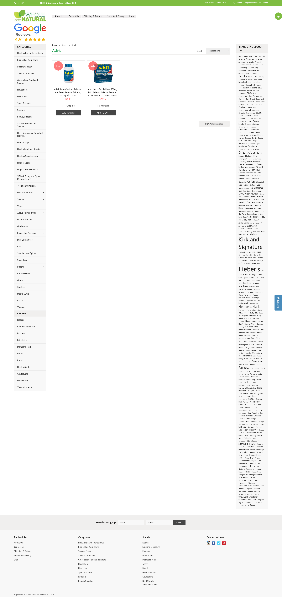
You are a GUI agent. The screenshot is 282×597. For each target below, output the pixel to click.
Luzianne (256, 283)
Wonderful (252, 499)
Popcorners (251, 382)
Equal (249, 161)
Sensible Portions (245, 424)
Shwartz (251, 427)
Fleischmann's (244, 170)
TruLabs (252, 477)
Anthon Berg (253, 67)
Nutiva (241, 350)
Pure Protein (243, 393)
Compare (71, 105)
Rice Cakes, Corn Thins (27, 60)
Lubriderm (256, 280)
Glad (240, 185)
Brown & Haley (254, 102)
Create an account (260, 3)
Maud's (255, 295)
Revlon (245, 402)
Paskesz (21, 333)
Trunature (242, 480)
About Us (59, 16)
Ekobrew (248, 156)
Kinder (246, 234)
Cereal (20, 280)
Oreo (246, 358)
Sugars (20, 266)
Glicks (246, 185)
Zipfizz (241, 505)
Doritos (247, 149)
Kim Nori (257, 231)
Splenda (247, 438)
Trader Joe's (256, 472)
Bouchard (260, 99)
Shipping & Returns (93, 16)
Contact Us (74, 16)
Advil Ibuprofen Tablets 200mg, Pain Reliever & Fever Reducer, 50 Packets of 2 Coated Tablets (103, 92)
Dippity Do (243, 146)
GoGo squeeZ (244, 188)
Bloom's (253, 88)
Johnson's (243, 226)
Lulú (240, 283)
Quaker (260, 393)
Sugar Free (22, 260)
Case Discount (24, 273)
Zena (255, 502)
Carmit (248, 110)
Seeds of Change (257, 421)
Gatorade (255, 178)
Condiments (22, 226)
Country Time (254, 129)
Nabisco (242, 318)
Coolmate (243, 129)
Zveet (252, 505)
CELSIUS (259, 113)
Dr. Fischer (255, 149)
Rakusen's (243, 399)
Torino (241, 472)
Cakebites (250, 104)
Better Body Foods (253, 85)
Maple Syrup (23, 293)
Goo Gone (247, 191)
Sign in (248, 3)
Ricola (241, 404)
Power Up (254, 385)
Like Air (248, 275)
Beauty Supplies (24, 116)
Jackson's (255, 220)
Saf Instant (255, 407)
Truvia (250, 480)
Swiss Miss (243, 452)
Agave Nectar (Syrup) (27, 212)
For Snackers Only (253, 173)
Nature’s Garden (245, 335)
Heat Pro (259, 203)
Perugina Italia (256, 374)
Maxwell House (245, 297)
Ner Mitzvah (22, 380)
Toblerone (250, 469)
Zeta (260, 502)
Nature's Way (244, 332)
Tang (246, 455)
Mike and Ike (251, 310)
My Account (237, 3)
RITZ (246, 405)
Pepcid (247, 371)
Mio (246, 313)
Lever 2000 (256, 263)
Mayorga (255, 297)
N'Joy (259, 315)
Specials (21, 110)
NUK (253, 347)
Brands (64, 45)
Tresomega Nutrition (254, 474)
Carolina (255, 110)
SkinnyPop (253, 430)
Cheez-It (257, 118)
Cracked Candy (254, 132)
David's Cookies (245, 138)
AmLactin (258, 62)
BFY (240, 88)
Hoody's (257, 211)
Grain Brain (256, 191)
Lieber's (20, 319)
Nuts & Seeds (23, 162)
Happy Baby (244, 199)
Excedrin (256, 161)
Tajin (240, 455)
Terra (247, 458)
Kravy (256, 255)
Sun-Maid (250, 447)
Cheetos (249, 118)
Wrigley (261, 500)
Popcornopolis (244, 385)
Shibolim (242, 427)
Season (260, 419)
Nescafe (252, 341)
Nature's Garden (245, 329)
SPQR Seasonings (254, 441)
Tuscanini (242, 483)
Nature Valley (250, 324)
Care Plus (258, 104)
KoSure (249, 255)
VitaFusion (243, 485)
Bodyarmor (243, 96)
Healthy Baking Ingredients (30, 53)
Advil (260, 59)
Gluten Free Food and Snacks (27, 81)
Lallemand (243, 260)
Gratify (241, 194)
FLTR (253, 170)
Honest (250, 211)
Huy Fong (242, 214)
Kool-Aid (242, 255)
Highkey (257, 208)
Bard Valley (259, 76)
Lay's (240, 263)
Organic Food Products (27, 169)
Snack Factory (250, 435)
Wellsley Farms (253, 494)
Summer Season (24, 66)
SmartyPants (251, 432)
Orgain (252, 358)
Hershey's (249, 208)
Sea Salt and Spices (26, 253)
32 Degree (253, 56)
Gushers (246, 197)
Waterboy (242, 491)
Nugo (248, 347)
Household (22, 89)
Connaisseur (251, 127)
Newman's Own (255, 345)
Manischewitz (254, 286)
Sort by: (200, 51)
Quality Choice (244, 396)
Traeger (242, 474)
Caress (249, 107)
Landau (252, 260)
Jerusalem (255, 223)
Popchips (242, 382)
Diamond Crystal (254, 143)
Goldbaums (22, 373)
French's (242, 175)
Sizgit (246, 430)
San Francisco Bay (255, 413)
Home (54, 45)
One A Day (257, 356)
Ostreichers (243, 364)
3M (259, 56)
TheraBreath (244, 466)
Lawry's (260, 260)
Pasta (20, 300)
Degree (255, 141)
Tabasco (259, 452)
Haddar (260, 196)
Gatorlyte (242, 182)
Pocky (248, 379)
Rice (19, 246)
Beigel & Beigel (245, 82)
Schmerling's (250, 418)
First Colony (250, 167)
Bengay (242, 85)
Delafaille (243, 143)
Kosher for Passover (26, 233)
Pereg (246, 374)
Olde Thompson (245, 356)
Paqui (259, 364)
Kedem (241, 229)
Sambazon (243, 413)
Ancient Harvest (245, 65)
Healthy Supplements (27, 156)
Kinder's (253, 234)
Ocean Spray (257, 353)
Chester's (242, 121)
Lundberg (247, 283)
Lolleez (241, 280)
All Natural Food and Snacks (27, 125)
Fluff (258, 170)
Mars (247, 292)
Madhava (243, 286)
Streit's (252, 444)
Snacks (20, 199)
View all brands (24, 387)
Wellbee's (242, 494)
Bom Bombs (253, 96)
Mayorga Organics (246, 300)
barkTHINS (243, 79)
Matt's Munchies (245, 295)
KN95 (259, 252)
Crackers (21, 287)
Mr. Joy (251, 313)
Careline (242, 107)
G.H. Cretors (243, 56)
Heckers (258, 205)
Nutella (259, 347)
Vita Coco (251, 483)
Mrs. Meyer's (243, 315)
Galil (259, 175)
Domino (251, 146)
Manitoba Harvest (246, 289)
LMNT (262, 277)
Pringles (251, 390)
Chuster (248, 124)
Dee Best (247, 140)
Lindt (260, 274)
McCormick (243, 303)
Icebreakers (252, 214)
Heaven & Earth (246, 205)
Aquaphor (242, 70)
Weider (250, 491)
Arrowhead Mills (254, 70)
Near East (251, 338)
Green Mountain (251, 194)
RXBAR (247, 407)
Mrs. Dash (259, 313)
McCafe (257, 300)
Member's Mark (24, 346)
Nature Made (251, 321)
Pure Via (253, 393)
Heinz (241, 208)
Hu (263, 211)
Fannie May (250, 164)
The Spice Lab (254, 463)
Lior (240, 277)
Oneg (241, 358)
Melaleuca (254, 303)
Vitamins (21, 307)
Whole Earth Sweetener (248, 497)
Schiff (241, 418)
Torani (258, 469)
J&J (249, 220)
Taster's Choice (255, 455)
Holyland (242, 211)
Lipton (245, 277)
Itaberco (256, 217)
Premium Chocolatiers (247, 388)
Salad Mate (243, 410)
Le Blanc (247, 263)
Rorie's (252, 405)
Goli (240, 191)
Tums (256, 480)
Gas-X (248, 178)
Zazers (248, 502)
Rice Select (255, 401)
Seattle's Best (244, 421)
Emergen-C (243, 159)
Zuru (247, 505)
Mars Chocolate (256, 292)
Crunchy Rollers (245, 135)
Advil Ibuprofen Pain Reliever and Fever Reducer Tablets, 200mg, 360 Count (68, 92)
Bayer (250, 79)
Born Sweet (250, 99)
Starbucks (243, 443)
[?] (241, 50)
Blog (131, 16)
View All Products (25, 73)
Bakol (20, 360)
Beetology (258, 79)
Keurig (249, 231)
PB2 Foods (255, 368)
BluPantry (251, 93)
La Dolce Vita (250, 257)
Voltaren (257, 488)
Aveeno (242, 73)
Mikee (241, 313)
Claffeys (255, 124)
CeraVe (255, 115)
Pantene (252, 364)
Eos (250, 159)
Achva (248, 59)
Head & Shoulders (256, 199)
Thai (252, 458)
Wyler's (241, 502)
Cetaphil (242, 118)
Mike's (259, 310)
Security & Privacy (115, 16)
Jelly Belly (244, 222)
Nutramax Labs (251, 350)
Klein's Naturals (245, 252)
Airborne (242, 62)
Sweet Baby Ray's (257, 449)
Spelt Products (24, 103)
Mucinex (252, 315)
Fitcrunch (259, 167)
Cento (241, 116)
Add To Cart (68, 113)
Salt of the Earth (255, 410)
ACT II (254, 59)
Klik (253, 252)
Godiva (259, 185)
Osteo (260, 361)
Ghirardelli (260, 182)
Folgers (242, 172)
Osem (254, 361)
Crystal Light (257, 135)
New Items (22, 96)
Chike (249, 121)
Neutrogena (243, 344)
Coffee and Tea (24, 219)
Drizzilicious (22, 340)
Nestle (260, 341)
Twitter (219, 543)
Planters (242, 379)
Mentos (241, 310)
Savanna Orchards (253, 416)
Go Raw (253, 185)
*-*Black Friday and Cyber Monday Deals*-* (28, 177)
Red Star (251, 399)
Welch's (257, 491)
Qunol (254, 396)
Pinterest (224, 543)
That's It (258, 458)
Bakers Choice (251, 73)
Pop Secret (256, 379)
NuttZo (248, 353)
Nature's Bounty (251, 326)
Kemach (249, 229)
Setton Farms (258, 424)
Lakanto (260, 257)
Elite (255, 156)
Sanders (242, 416)
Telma (241, 458)
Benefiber (257, 82)
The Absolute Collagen (247, 460)
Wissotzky (242, 500)
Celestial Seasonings (247, 113)
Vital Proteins (254, 485)
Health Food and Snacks (28, 149)
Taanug (252, 452)
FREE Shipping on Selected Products (30, 134)
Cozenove (242, 132)
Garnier (241, 178)
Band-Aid (250, 76)
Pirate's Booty (244, 377)
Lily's (254, 275)
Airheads (250, 62)
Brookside (242, 101)
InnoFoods (247, 217)
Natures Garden (256, 332)
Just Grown (252, 225)
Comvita (242, 127)
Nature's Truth (258, 329)
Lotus (248, 280)
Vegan (20, 206)
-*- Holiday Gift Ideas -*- (28, 185)
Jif (261, 223)
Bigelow (246, 88)
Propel (257, 390)
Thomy (253, 466)
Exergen (242, 164)
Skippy (261, 430)
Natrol (248, 318)
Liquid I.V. (253, 277)
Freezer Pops (23, 142)
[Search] (15, 2)
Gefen (20, 353)
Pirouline (254, 377)
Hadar (253, 197)
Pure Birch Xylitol (25, 239)
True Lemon (243, 477)
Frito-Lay (251, 175)
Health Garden (24, 367)
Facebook (213, 543)
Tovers (247, 472)
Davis (254, 138)
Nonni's (242, 347)
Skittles (242, 433)
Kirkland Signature (26, 326)
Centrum (248, 116)
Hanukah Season (25, 192)
